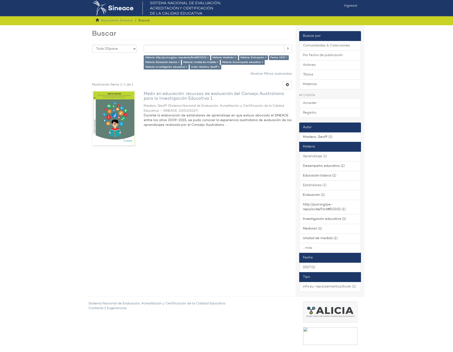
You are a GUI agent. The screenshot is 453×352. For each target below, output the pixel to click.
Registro (309, 113)
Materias (310, 84)
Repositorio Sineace (117, 20)
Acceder (310, 103)
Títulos (308, 74)
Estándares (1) (315, 185)
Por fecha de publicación (323, 55)
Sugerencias (117, 308)
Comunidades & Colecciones (326, 45)
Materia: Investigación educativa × (166, 67)
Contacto (96, 308)
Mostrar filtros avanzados (271, 74)
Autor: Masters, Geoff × (205, 67)
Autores (309, 65)
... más (307, 248)
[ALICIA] (330, 312)
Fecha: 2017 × (278, 57)
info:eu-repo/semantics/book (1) (329, 286)
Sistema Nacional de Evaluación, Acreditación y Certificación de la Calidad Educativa (156, 303)
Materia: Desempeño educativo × (242, 62)
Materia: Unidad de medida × (200, 62)
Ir (288, 48)
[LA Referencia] (330, 336)
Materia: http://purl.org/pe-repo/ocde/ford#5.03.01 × (177, 57)
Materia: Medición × (224, 57)
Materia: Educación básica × (162, 62)
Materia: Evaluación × (253, 57)
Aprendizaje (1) (315, 156)
